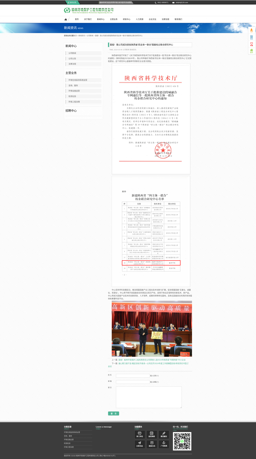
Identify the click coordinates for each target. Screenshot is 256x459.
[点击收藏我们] (252, 44)
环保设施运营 (74, 91)
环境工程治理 (74, 102)
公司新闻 (90, 36)
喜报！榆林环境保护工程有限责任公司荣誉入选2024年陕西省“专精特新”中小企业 (152, 360)
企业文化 (152, 19)
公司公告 (72, 58)
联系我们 (178, 19)
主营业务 (113, 19)
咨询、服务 (73, 85)
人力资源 (139, 19)
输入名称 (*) (154, 376)
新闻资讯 (82, 36)
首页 (77, 19)
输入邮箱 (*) (154, 382)
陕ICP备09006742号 (107, 456)
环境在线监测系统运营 (78, 80)
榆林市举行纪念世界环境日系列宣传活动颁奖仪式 (111, 2)
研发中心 (126, 19)
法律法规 (165, 19)
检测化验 (72, 96)
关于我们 (88, 19)
